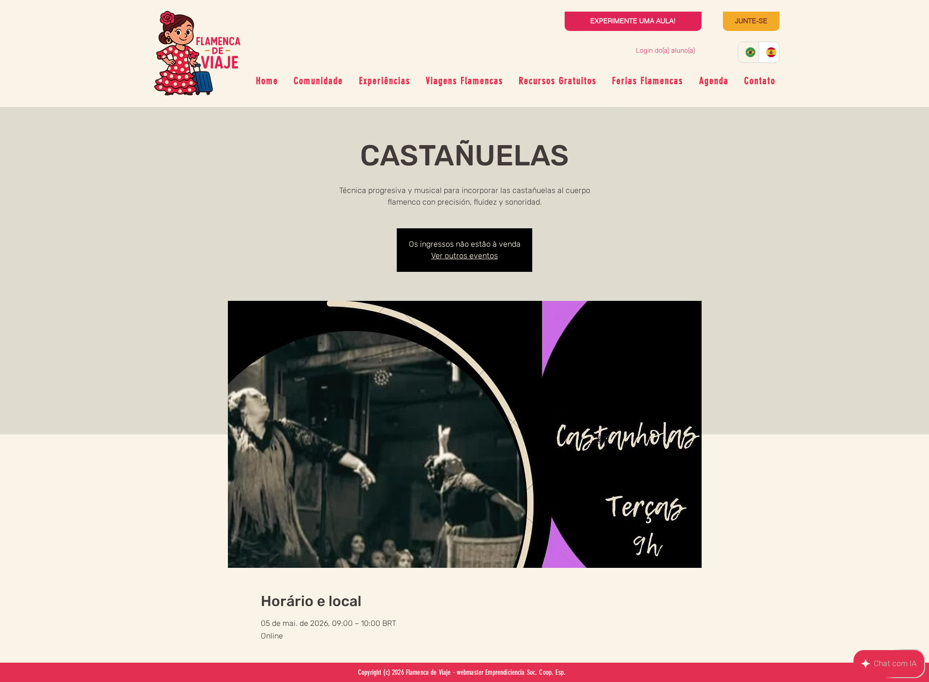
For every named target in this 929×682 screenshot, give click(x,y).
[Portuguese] (748, 52)
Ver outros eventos (464, 255)
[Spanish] (769, 52)
